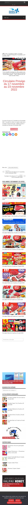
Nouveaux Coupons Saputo (14, 468)
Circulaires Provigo (13, 167)
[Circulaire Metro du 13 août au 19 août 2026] (14, 281)
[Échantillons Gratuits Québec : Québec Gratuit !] (14, 12)
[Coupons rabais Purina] (4, 466)
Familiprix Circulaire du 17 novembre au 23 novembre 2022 (13, 176)
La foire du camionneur (8, 438)
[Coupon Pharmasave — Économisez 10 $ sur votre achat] (4, 455)
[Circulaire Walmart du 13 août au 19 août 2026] (14, 231)
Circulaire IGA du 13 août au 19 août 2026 (12, 249)
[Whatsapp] (3, 134)
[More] (16, 134)
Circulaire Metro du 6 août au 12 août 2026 (13, 316)
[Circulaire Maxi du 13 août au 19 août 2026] (14, 264)
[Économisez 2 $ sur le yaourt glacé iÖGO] (4, 449)
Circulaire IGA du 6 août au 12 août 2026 (12, 299)
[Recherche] (24, 2)
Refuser (18, 500)
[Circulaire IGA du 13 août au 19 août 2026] (14, 247)
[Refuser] (26, 499)
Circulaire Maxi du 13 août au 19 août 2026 (13, 266)
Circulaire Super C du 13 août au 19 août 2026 (14, 216)
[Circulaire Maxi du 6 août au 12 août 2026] (14, 331)
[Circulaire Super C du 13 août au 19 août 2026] (14, 214)
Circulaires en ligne (12, 53)
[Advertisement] (14, 37)
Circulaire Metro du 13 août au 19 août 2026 (13, 283)
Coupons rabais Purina (13, 462)
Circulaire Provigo (6, 120)
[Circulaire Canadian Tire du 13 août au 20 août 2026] (14, 196)
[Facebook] (7, 134)
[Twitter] (13, 134)
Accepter (11, 500)
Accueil (5, 53)
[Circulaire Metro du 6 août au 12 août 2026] (14, 314)
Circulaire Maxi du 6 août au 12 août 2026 (12, 333)
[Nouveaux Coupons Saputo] (4, 472)
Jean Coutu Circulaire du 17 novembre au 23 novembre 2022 (14, 172)
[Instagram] (10, 134)
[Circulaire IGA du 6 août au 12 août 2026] (14, 297)
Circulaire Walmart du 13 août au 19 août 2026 (14, 232)
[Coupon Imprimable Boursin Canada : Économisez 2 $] (4, 460)
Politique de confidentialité (14, 502)
